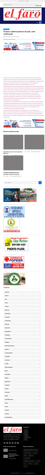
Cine (6, 299)
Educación (7, 328)
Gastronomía (8, 338)
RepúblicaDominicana (31, 450)
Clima (6, 302)
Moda (6, 370)
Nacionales (7, 374)
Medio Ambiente (9, 367)
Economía (7, 317)
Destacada (7, 313)
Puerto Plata (27, 453)
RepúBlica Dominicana (29, 461)
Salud (6, 403)
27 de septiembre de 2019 (16, 155)
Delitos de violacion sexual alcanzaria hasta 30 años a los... (14, 455)
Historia (7, 349)
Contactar (38, 5)
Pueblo (6, 395)
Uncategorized (8, 417)
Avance (6, 295)
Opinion (7, 378)
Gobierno (7, 342)
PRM (25, 455)
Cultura (7, 306)
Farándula (7, 335)
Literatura (7, 360)
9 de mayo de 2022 (36, 151)
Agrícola (7, 292)
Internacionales (8, 353)
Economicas (6, 29)
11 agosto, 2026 (13, 458)
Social (6, 406)
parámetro (7, 381)
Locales (6, 363)
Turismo (7, 413)
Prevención (26, 458)
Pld (25, 463)
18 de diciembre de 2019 (16, 176)
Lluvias (38, 461)
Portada (26, 429)
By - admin (6, 155)
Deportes (7, 310)
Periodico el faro (22, 473)
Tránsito (7, 410)
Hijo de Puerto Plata (9, 345)
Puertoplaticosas (9, 399)
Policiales (7, 385)
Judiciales (7, 356)
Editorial (7, 324)
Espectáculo (8, 331)
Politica (7, 388)
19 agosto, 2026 (13, 450)
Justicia (36, 463)
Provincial (7, 392)
